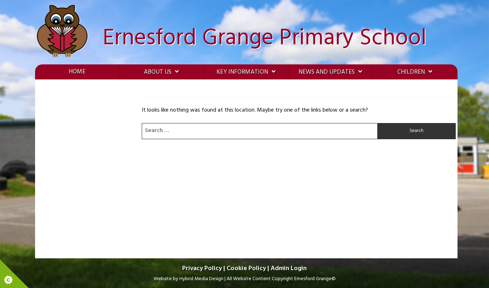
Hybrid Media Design (201, 279)
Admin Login (289, 268)
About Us (157, 72)
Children (411, 72)
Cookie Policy (246, 268)
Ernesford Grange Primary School (264, 38)
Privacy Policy (202, 268)
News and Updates (327, 72)
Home (77, 72)
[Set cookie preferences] (14, 273)
